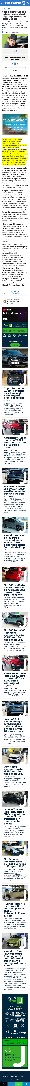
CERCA (15, 345)
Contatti (14, 1077)
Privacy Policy (15, 1079)
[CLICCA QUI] (15, 314)
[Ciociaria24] (15, 3)
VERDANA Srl (9, 1074)
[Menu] (2, 3)
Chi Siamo (6, 1077)
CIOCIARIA (6, 9)
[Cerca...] (28, 3)
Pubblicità (23, 1077)
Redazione (7, 32)
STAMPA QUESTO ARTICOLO (16, 293)
